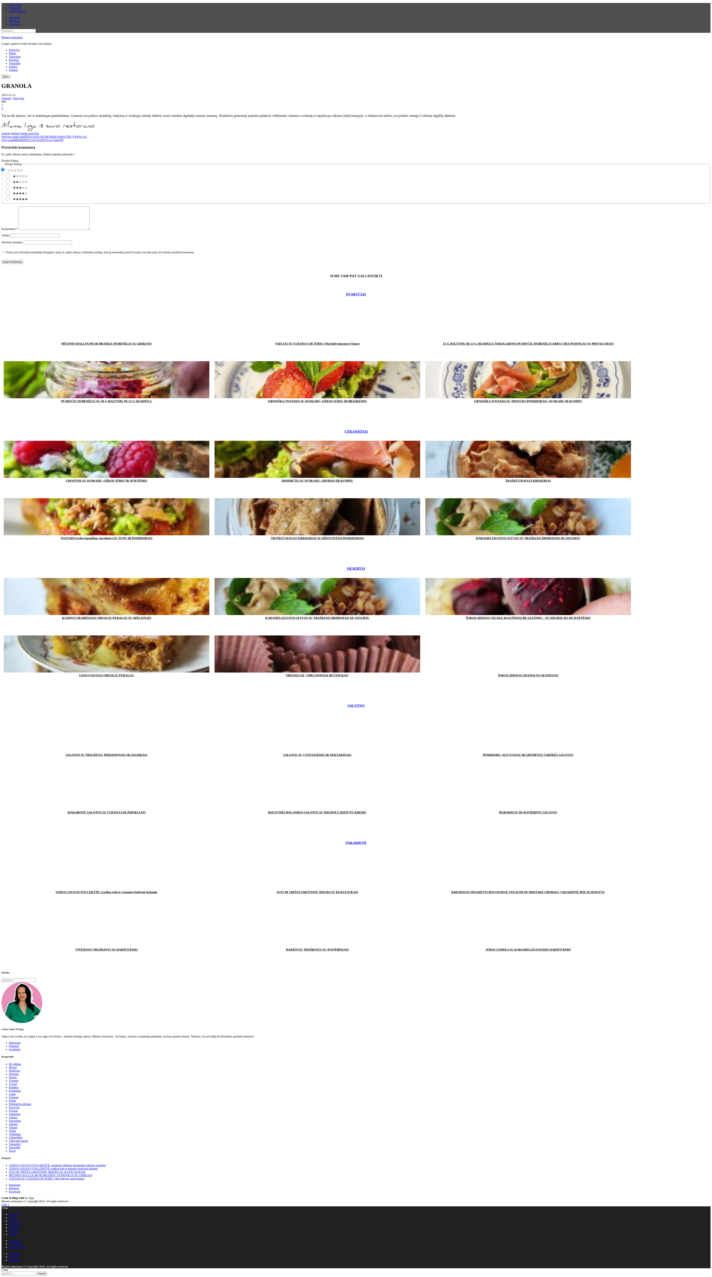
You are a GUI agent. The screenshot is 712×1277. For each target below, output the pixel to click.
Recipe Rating (9, 160)
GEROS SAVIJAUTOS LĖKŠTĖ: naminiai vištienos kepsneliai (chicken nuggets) (57, 1165)
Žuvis (12, 1150)
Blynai (13, 1067)
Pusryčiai (14, 50)
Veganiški (14, 63)
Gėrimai (13, 1080)
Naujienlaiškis (17, 11)
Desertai (14, 60)
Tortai (12, 1130)
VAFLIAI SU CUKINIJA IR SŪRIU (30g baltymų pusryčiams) (46, 1178)
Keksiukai (15, 1090)
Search (42, 1273)
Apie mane (15, 4)
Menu (6, 76)
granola (5, 133)
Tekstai (13, 1127)
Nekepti (13, 1097)
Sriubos (13, 70)
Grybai (13, 1084)
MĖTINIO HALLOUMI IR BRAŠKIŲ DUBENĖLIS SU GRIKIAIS (50, 1175)
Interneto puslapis (11, 242)
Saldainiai (14, 1114)
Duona (13, 1077)
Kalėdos (14, 1087)
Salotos (13, 66)
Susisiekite (15, 7)
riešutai (15, 133)
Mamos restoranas (12, 37)
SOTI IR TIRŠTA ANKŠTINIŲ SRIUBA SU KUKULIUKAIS (47, 1172)
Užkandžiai (356, 432)
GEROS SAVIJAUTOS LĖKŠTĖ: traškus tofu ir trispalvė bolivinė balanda (53, 1168)
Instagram (14, 17)
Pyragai (13, 1110)
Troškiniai (15, 1134)
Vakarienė (15, 56)
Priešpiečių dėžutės (20, 1104)
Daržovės (14, 1070)
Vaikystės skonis (18, 1140)
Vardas (5, 235)
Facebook (14, 24)
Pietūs (12, 53)
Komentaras (9, 228)
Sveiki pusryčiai (29, 133)
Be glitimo (15, 1064)
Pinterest (14, 20)
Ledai (12, 1094)
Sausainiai (15, 1120)
